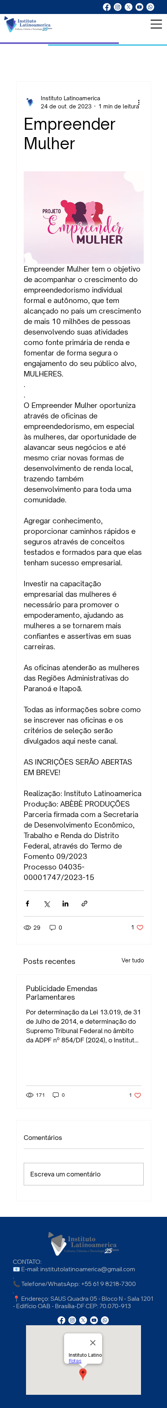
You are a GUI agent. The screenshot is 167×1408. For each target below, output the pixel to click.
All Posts (21, 57)
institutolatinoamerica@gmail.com (87, 1269)
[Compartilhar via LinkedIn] (65, 903)
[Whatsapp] (150, 7)
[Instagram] (118, 7)
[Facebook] (107, 7)
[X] (128, 7)
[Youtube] (139, 7)
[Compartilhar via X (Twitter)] (46, 903)
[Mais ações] (139, 102)
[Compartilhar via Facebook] (27, 903)
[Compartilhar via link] (84, 903)
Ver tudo (133, 960)
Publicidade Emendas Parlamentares (61, 992)
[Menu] (156, 24)
